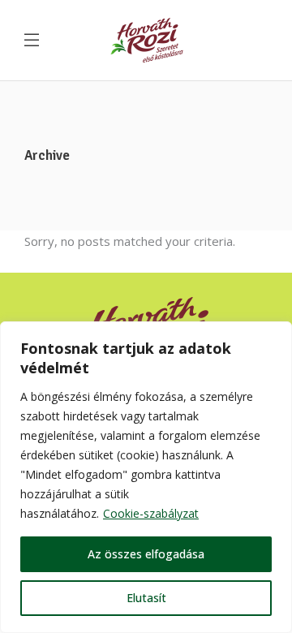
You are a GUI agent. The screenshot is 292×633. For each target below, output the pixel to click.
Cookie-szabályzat (151, 513)
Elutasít (146, 597)
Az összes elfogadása (146, 554)
